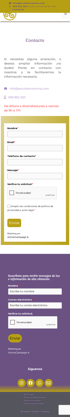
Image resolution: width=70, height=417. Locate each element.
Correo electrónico (20, 299)
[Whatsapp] (39, 383)
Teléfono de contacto (21, 156)
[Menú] (65, 14)
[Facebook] (31, 383)
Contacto (45, 411)
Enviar (14, 223)
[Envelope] (48, 383)
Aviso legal (29, 394)
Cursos (35, 411)
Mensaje (13, 170)
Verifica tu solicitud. (20, 184)
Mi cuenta (25, 411)
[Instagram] (22, 383)
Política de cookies (32, 400)
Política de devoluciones (35, 397)
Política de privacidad (34, 403)
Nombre (12, 128)
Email (11, 142)
